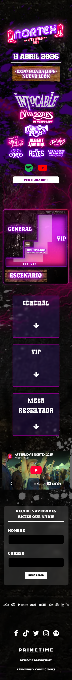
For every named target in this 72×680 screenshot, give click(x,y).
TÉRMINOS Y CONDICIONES (36, 669)
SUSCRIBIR (36, 575)
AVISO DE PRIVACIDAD (36, 660)
